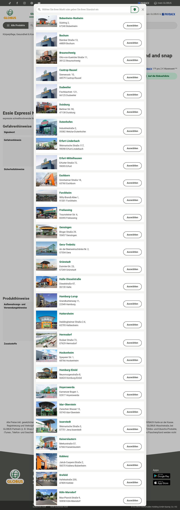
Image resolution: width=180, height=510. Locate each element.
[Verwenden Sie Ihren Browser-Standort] (135, 9)
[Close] (143, 9)
